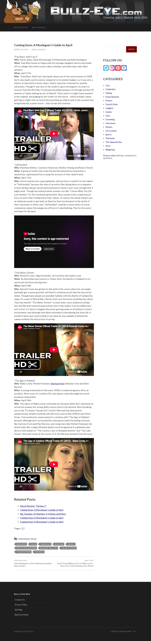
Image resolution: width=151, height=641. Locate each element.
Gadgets (109, 108)
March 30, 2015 (21, 50)
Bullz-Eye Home (21, 614)
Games (108, 112)
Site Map (18, 609)
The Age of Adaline (68, 548)
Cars (107, 85)
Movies (34, 539)
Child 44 (33, 544)
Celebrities (110, 89)
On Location (111, 130)
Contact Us (20, 599)
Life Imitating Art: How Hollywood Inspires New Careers (33, 563)
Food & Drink (111, 104)
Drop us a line (109, 155)
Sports (108, 134)
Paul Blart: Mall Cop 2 (48, 548)
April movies (21, 544)
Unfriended (39, 552)
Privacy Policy (21, 604)
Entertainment (24, 539)
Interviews (110, 123)
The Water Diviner (23, 552)
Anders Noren (125, 631)
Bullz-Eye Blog (39, 27)
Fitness (108, 100)
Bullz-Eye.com (20, 27)
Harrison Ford (57, 383)
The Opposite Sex (113, 142)
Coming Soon (45, 544)
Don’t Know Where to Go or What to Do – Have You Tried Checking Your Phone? (75, 563)
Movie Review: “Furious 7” (33, 506)
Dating (108, 93)
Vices (108, 145)
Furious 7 (71, 544)
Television (110, 138)
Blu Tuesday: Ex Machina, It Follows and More (43, 514)
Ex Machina (59, 544)
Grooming (110, 119)
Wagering (110, 149)
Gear (107, 115)
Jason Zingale (38, 50)
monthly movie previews (26, 548)
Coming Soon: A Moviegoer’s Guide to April (41, 510)
